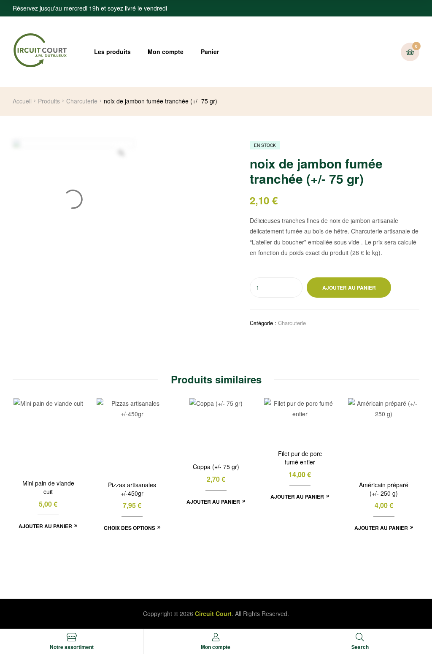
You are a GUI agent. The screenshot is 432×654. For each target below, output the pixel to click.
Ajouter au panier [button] (45, 526)
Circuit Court (213, 613)
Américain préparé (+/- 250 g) (383, 489)
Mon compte (166, 51)
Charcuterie (81, 101)
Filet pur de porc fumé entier (300, 458)
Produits (49, 101)
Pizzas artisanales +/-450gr (132, 489)
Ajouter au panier (349, 287)
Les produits (112, 51)
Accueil (22, 101)
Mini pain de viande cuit (48, 487)
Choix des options (129, 528)
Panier (210, 51)
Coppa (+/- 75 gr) (216, 467)
